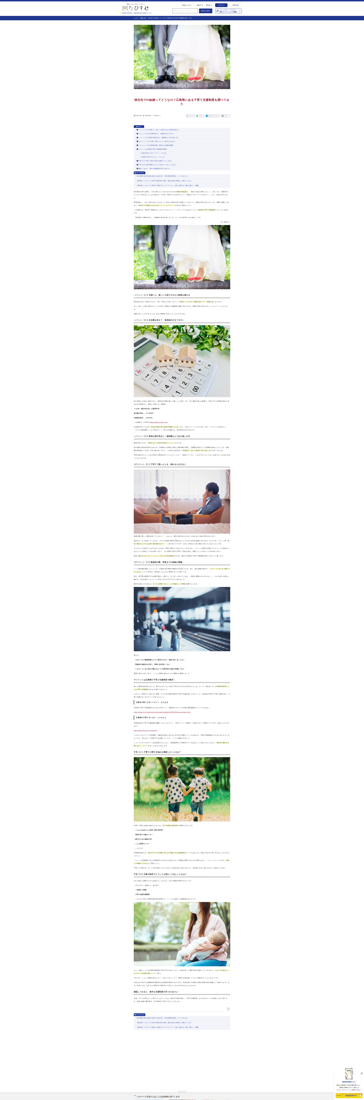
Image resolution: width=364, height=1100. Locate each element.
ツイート (191, 116)
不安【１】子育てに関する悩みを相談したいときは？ (155, 161)
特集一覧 (143, 18)
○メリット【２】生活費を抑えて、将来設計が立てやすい (156, 133)
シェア (200, 116)
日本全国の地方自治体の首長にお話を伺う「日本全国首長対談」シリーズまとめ (162, 176)
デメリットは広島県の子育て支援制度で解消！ (153, 149)
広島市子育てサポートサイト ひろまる (154, 153)
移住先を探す (205, 11)
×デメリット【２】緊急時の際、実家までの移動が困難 (155, 145)
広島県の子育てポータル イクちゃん (153, 157)
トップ (136, 18)
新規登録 (236, 5)
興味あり (209, 5)
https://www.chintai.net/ (158, 422)
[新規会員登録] (349, 1097)
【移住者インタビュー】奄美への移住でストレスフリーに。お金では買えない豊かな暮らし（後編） (168, 185)
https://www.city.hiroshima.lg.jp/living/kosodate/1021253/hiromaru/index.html (162, 712)
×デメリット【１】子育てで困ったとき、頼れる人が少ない (157, 141)
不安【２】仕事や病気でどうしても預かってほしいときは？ (157, 164)
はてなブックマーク (213, 116)
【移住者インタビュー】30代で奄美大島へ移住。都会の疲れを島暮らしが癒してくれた (164, 181)
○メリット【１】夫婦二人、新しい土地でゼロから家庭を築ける (158, 130)
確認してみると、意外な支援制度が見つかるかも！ (154, 168)
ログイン (221, 5)
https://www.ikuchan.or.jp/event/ (145, 730)
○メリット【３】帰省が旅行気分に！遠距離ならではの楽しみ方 (158, 137)
